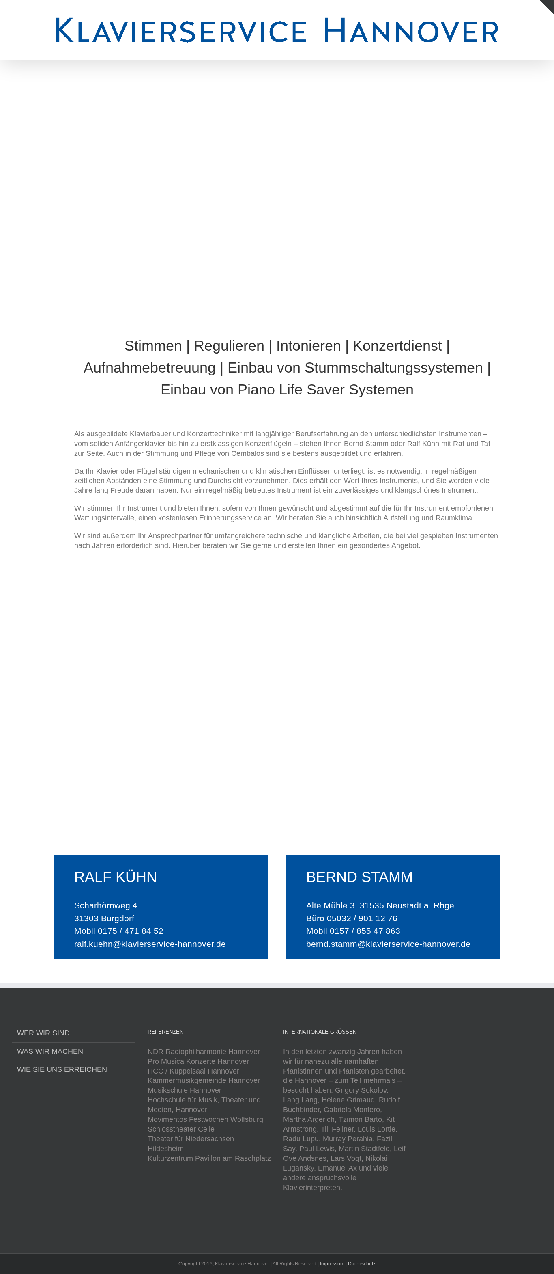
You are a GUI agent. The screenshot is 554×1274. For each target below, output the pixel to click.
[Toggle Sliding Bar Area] (546, 7)
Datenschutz (362, 1264)
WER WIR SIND (43, 1033)
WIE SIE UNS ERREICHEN (62, 1069)
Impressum (332, 1264)
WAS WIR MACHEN (50, 1051)
